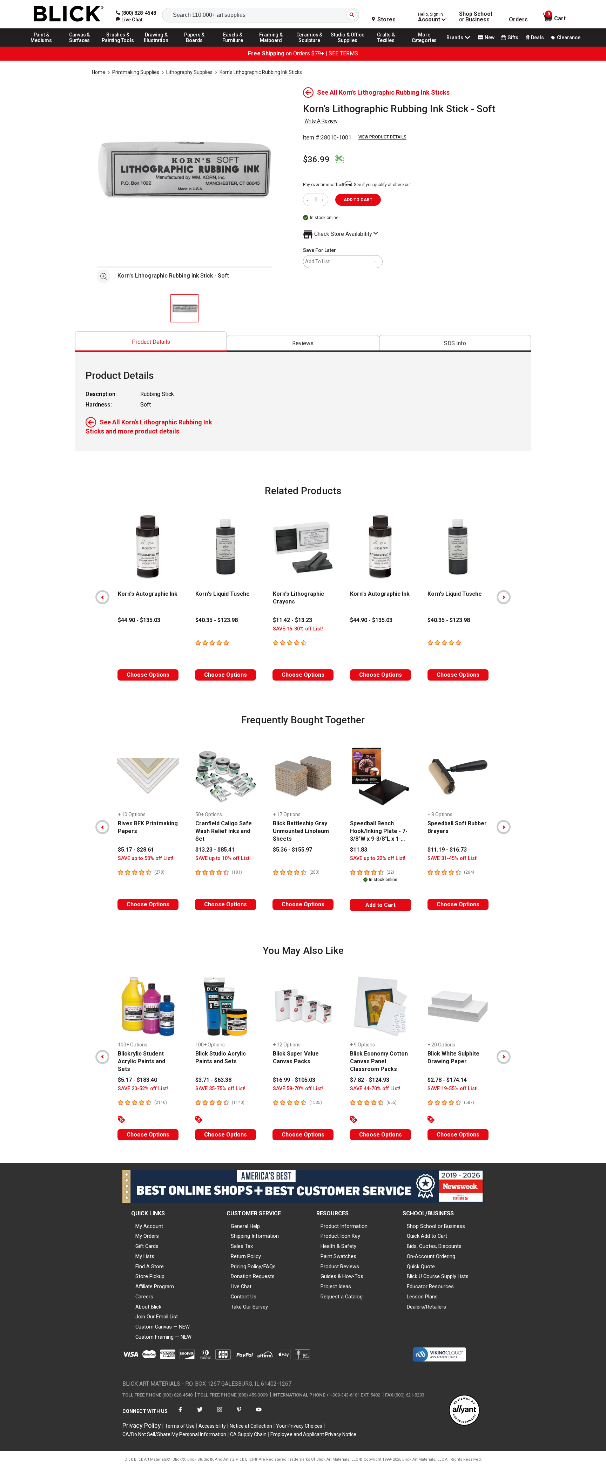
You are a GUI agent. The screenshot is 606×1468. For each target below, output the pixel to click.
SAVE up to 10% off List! (223, 858)
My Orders (147, 1236)
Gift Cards (147, 1246)
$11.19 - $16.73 (447, 849)
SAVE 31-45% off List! (452, 858)
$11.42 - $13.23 (292, 620)
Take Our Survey (249, 1307)
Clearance (568, 37)
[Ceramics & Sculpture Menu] (309, 46)
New (489, 37)
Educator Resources (430, 1286)
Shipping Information (255, 1236)
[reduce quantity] (309, 199)
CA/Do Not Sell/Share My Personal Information (174, 1434)
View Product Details (382, 137)
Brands (454, 37)
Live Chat (241, 1286)
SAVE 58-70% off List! (298, 1089)
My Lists (144, 1256)
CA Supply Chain (248, 1434)
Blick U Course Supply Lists (438, 1276)
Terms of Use (180, 1426)
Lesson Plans (422, 1296)
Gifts (512, 37)
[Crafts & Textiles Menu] (386, 46)
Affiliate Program (154, 1286)
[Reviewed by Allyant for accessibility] (464, 1410)
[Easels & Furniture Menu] (233, 46)
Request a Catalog (342, 1296)
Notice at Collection (251, 1426)
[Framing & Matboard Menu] (271, 46)
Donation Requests (253, 1276)
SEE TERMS (343, 53)
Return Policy (246, 1256)
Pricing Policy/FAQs (253, 1266)
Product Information (344, 1226)
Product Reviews (340, 1266)
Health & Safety (338, 1246)
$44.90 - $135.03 (139, 620)
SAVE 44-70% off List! (375, 1089)
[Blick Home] (69, 14)
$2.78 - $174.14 (447, 1080)
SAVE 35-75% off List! (220, 1089)
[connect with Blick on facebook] (180, 1414)
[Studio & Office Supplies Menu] (348, 46)
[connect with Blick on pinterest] (239, 1414)
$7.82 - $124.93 (369, 1080)
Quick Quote (421, 1266)
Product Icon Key (340, 1236)
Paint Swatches (338, 1256)
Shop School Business (475, 16)
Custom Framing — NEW (163, 1337)
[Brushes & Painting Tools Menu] (118, 46)
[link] (129, 19)
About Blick (148, 1307)
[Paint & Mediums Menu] (41, 46)
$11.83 (358, 849)
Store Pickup (149, 1276)
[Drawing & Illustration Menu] (156, 46)
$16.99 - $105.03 (294, 1080)
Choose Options (148, 674)
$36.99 (316, 159)
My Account (149, 1226)
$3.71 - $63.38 (213, 1080)
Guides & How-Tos (342, 1276)
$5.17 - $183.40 (137, 1080)
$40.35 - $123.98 (216, 620)
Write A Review (321, 121)
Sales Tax (242, 1246)
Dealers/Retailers (426, 1307)
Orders (518, 19)
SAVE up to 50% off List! (145, 858)
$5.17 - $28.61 (136, 849)
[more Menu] (424, 46)
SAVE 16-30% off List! (298, 629)
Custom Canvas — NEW (162, 1327)
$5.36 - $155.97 (292, 849)
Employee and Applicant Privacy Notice (313, 1434)
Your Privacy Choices (299, 1426)
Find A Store (149, 1266)
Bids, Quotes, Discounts (434, 1246)
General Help (245, 1226)
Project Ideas (336, 1286)
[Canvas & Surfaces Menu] (79, 46)
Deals (537, 37)
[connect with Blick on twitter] (200, 1414)
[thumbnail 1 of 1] (184, 308)
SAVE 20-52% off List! (143, 1089)
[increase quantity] (323, 199)
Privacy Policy (141, 1425)
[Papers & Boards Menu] (194, 46)
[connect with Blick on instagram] (220, 1414)
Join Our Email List (156, 1316)
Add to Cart (380, 905)
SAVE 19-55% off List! (452, 1089)
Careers (144, 1296)
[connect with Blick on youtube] (259, 1414)
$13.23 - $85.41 (215, 849)
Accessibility (212, 1426)
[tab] (151, 342)
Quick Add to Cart (427, 1236)
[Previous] (102, 597)
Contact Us (243, 1296)
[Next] (504, 597)
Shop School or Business (436, 1226)
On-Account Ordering (431, 1256)
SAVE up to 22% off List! (377, 858)
